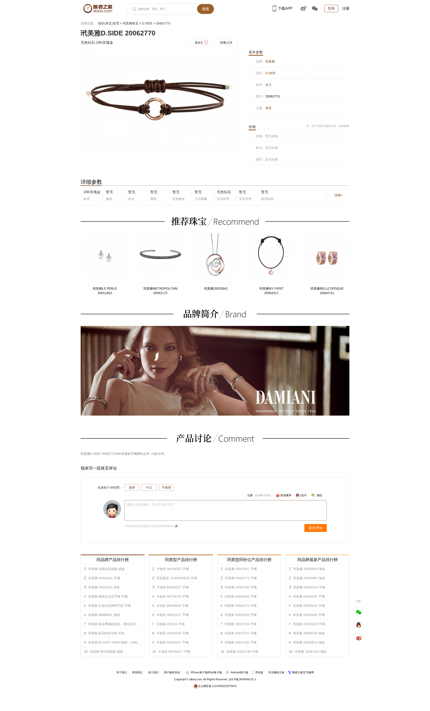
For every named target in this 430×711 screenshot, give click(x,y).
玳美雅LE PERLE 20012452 (105, 291)
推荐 (132, 487)
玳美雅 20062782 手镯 (241, 587)
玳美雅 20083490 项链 (309, 569)
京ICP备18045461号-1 (242, 679)
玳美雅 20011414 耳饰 (104, 587)
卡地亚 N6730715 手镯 (172, 596)
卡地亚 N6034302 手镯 (173, 569)
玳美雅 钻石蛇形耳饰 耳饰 (106, 633)
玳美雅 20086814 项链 (309, 642)
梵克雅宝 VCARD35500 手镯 (177, 578)
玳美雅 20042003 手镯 (240, 615)
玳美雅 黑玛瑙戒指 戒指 (106, 651)
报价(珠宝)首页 (108, 23)
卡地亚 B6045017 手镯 (173, 587)
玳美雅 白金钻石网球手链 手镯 (109, 605)
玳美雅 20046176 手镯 (240, 605)
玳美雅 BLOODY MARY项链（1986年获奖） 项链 (122, 642)
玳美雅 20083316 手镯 (309, 587)
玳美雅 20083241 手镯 (309, 605)
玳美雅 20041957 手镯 (241, 569)
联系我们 (137, 672)
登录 (331, 8)
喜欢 (199, 42)
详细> (338, 195)
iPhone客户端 (199, 672)
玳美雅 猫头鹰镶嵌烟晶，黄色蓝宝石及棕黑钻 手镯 (123, 624)
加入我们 (153, 672)
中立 (149, 487)
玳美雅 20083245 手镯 (309, 596)
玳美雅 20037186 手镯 (242, 651)
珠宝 (268, 108)
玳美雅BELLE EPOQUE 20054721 (327, 291)
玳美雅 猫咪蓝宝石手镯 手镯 (107, 596)
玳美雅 (270, 61)
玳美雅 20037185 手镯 (240, 642)
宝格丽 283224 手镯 (170, 624)
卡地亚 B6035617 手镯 (174, 651)
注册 (345, 8)
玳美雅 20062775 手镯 (241, 578)
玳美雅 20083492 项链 (309, 578)
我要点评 (226, 42)
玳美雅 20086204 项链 (309, 633)
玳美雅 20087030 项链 (311, 651)
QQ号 (303, 495)
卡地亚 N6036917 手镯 (172, 642)
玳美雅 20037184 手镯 (240, 624)
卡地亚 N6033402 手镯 (172, 633)
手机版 (259, 672)
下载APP (285, 8)
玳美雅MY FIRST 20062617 (271, 291)
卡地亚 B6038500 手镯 (172, 605)
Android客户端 (239, 672)
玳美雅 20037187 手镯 (240, 633)
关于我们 (121, 672)
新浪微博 (285, 495)
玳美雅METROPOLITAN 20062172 (160, 291)
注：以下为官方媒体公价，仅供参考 (327, 126)
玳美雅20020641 (216, 288)
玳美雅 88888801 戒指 (104, 615)
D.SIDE (147, 23)
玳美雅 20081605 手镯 (309, 615)
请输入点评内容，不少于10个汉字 (150, 504)
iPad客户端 (215, 672)
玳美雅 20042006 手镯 (240, 596)
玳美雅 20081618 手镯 (309, 624)
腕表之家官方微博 (303, 672)
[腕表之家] (97, 8)
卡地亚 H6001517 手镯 (172, 615)
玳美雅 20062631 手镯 (104, 578)
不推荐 (166, 487)
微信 (319, 495)
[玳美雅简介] (215, 327)
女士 (268, 85)
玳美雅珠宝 (130, 23)
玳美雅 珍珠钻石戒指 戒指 (106, 569)
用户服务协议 (172, 672)
